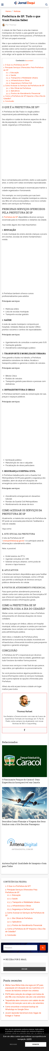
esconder (29, 60)
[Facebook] (24, 730)
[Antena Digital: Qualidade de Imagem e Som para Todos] (24, 845)
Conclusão (8, 101)
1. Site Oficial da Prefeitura (18, 88)
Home (8, 11)
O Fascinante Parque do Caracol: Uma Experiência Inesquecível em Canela (21, 781)
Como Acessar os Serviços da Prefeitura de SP (23, 86)
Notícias (17, 11)
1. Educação (12, 73)
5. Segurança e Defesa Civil (19, 83)
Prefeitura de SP (11, 217)
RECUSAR (13, 1044)
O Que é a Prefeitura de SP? (15, 65)
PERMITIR (35, 1044)
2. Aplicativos (13, 91)
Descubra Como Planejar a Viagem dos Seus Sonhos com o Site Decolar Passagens (24, 823)
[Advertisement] (24, 153)
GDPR (29, 1039)
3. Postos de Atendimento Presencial (23, 93)
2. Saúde (11, 75)
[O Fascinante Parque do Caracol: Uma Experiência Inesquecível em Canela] (24, 761)
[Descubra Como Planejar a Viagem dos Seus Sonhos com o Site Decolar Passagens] (24, 803)
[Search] (43, 947)
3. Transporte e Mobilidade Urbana (22, 78)
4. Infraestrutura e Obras (18, 80)
